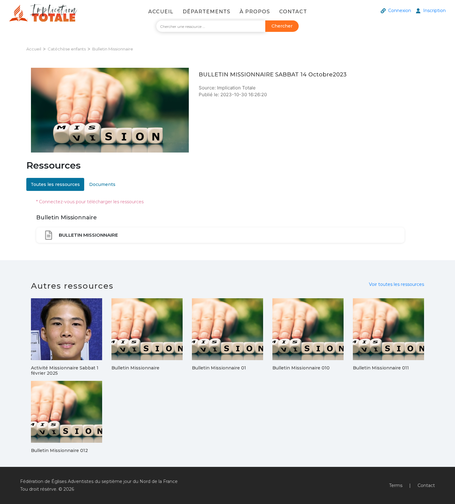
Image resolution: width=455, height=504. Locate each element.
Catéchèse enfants (67, 48)
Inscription (434, 10)
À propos (255, 12)
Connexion (399, 10)
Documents (102, 184)
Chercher (281, 26)
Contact (293, 12)
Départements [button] (206, 12)
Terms (395, 485)
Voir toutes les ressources (396, 284)
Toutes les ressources (55, 184)
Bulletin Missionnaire (112, 48)
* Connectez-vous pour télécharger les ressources (90, 202)
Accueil (160, 12)
